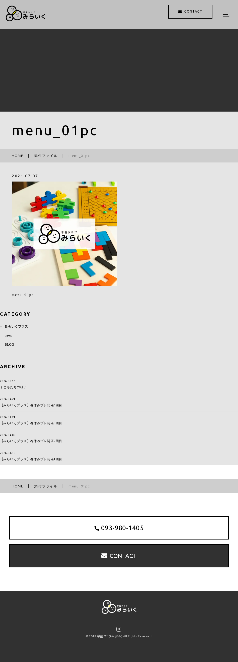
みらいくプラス (16, 326)
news (8, 335)
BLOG (9, 344)
